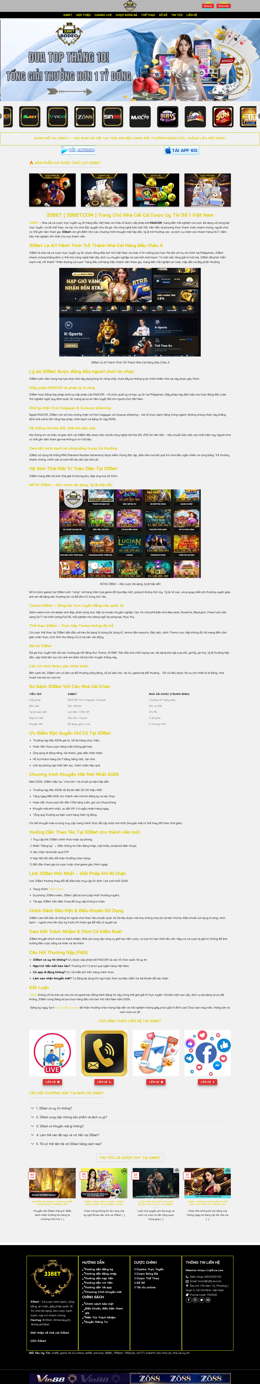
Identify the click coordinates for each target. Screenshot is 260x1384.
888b (108, 1358)
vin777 (140, 1358)
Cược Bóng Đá (147, 1279)
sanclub (98, 1358)
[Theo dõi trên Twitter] (201, 1306)
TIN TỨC (177, 15)
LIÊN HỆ (192, 15)
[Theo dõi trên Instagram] (195, 1306)
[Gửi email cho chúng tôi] (208, 1306)
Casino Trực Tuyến (150, 1275)
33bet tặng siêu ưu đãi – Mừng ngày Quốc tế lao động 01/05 (104, 1208)
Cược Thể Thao (148, 1284)
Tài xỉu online (146, 1293)
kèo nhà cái (164, 1358)
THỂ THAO (148, 15)
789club (129, 1358)
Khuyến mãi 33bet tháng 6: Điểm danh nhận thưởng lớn (52, 1208)
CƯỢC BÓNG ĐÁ (126, 15)
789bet (118, 1358)
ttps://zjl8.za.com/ (66, 1013)
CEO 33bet (38, 1346)
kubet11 (150, 1358)
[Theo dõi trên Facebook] (189, 1306)
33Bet (33, 1000)
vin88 (55, 1358)
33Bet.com (56, 894)
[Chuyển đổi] (32, 1114)
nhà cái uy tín (181, 1358)
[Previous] (10, 63)
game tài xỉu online (72, 1358)
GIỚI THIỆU (83, 15)
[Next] (250, 63)
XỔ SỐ (163, 15)
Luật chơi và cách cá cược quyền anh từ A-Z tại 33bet (156, 1208)
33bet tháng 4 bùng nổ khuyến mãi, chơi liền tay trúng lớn (207, 1208)
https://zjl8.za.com (210, 1276)
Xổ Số (141, 1288)
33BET (67, 15)
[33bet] (130, 6)
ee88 (88, 1358)
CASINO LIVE (103, 15)
